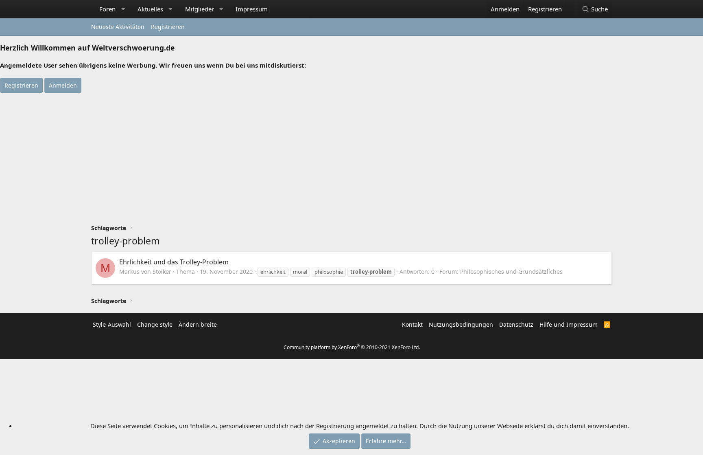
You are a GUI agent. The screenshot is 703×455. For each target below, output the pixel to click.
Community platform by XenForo (352, 347)
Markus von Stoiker (145, 271)
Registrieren (168, 27)
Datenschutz (516, 324)
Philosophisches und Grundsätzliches (511, 271)
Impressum (252, 9)
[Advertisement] (351, 154)
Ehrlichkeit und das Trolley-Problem (174, 261)
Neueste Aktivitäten (117, 27)
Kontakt (412, 324)
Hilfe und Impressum (568, 324)
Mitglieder (199, 9)
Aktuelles (150, 9)
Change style (154, 324)
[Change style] (570, 5)
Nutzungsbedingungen (461, 324)
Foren (107, 9)
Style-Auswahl (112, 324)
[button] (123, 9)
